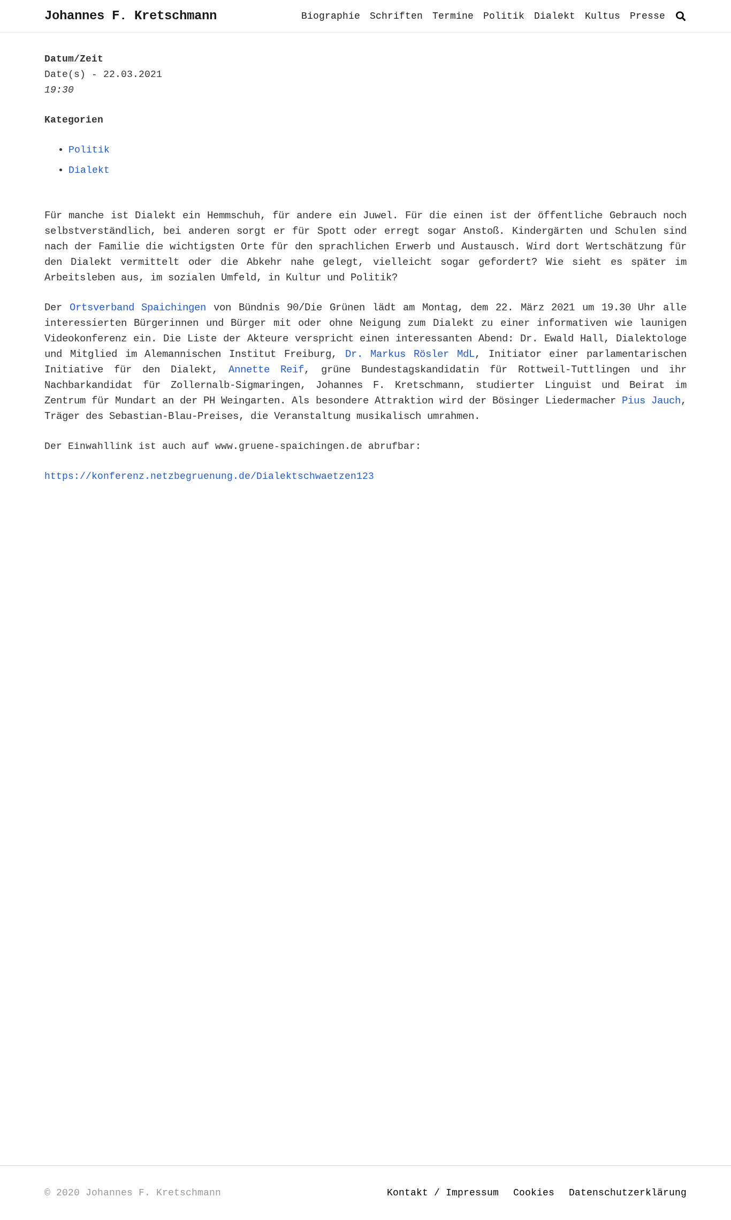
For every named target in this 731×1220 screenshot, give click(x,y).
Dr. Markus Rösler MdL (410, 354)
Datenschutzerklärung (628, 1192)
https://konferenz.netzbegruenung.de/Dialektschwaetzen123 (209, 476)
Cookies (533, 1192)
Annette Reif (266, 370)
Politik (89, 149)
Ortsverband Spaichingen (138, 308)
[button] (680, 16)
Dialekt (89, 170)
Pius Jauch (651, 401)
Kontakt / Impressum (443, 1192)
